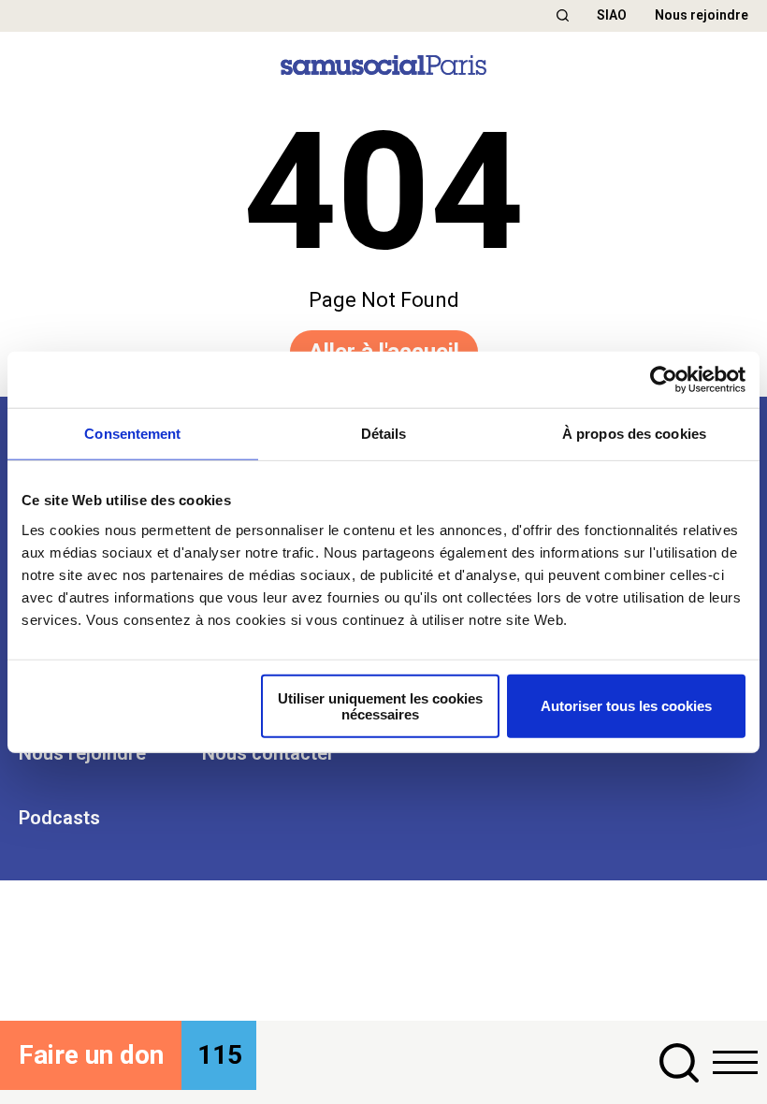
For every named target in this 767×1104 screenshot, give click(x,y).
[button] (563, 15)
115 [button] (219, 1054)
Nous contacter (268, 753)
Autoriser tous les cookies (626, 706)
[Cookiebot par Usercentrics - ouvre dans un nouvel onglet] (663, 380)
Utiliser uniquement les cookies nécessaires (380, 705)
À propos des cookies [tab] (634, 434)
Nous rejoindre (701, 14)
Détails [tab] (384, 434)
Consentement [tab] (132, 434)
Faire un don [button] (91, 1054)
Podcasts (59, 817)
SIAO (612, 14)
